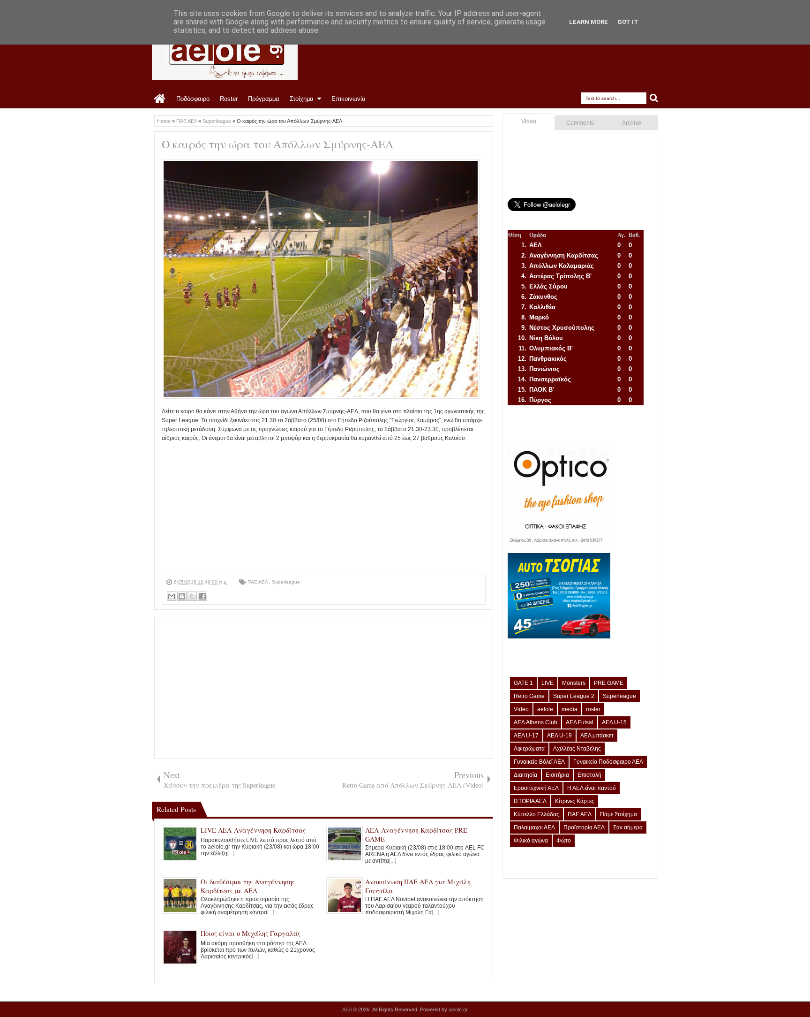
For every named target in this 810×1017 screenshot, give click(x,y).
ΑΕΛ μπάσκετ (597, 735)
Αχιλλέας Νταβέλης (577, 748)
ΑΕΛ (347, 1009)
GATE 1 (523, 683)
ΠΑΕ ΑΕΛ (258, 581)
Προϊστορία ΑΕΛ (584, 827)
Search (654, 98)
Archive (631, 123)
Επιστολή (589, 775)
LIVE (547, 683)
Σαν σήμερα (628, 827)
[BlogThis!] (182, 596)
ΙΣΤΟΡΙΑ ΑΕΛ (530, 801)
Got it (627, 21)
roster (593, 709)
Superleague (286, 581)
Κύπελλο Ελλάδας (536, 814)
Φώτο (563, 840)
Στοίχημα (302, 98)
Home (160, 99)
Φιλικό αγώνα (531, 840)
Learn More (588, 21)
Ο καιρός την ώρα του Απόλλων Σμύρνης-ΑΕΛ (277, 144)
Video (528, 121)
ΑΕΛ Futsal (579, 722)
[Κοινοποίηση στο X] (192, 596)
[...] (230, 853)
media (570, 709)
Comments (580, 123)
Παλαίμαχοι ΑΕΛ (534, 827)
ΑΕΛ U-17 (526, 735)
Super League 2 (573, 696)
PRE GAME (608, 683)
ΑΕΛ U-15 (614, 722)
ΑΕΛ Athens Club (535, 722)
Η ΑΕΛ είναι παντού (591, 788)
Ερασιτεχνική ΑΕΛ (536, 788)
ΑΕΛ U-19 (559, 735)
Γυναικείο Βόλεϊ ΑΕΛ (539, 762)
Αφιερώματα (529, 748)
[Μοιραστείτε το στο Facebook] (202, 596)
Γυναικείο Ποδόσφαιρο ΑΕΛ (608, 762)
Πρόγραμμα (263, 98)
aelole (545, 709)
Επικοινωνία (348, 98)
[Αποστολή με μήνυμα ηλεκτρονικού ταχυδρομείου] (171, 596)
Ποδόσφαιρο (193, 98)
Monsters (573, 683)
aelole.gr (458, 1009)
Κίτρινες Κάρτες (574, 801)
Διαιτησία (525, 775)
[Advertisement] (324, 509)
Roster (229, 98)
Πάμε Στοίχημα (618, 814)
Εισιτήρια (557, 775)
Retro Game (529, 696)
